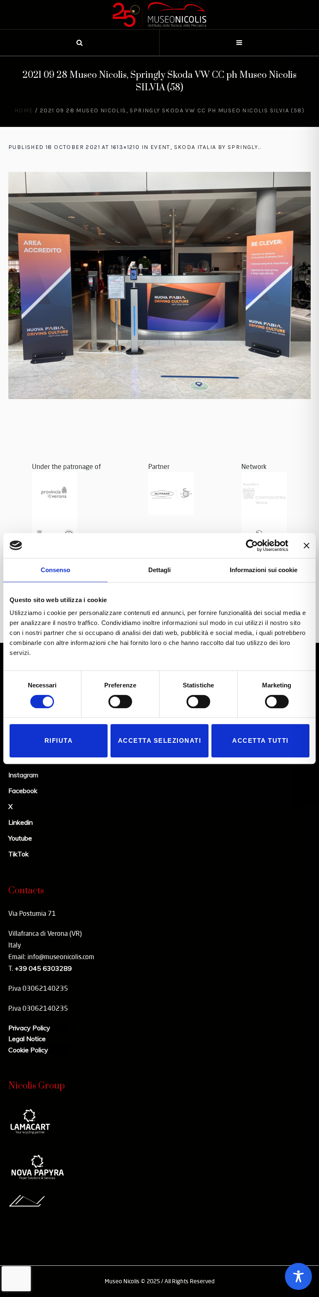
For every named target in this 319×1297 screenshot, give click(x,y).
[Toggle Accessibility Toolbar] (298, 1276)
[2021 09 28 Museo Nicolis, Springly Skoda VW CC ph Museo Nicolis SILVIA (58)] (159, 285)
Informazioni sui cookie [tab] (263, 569)
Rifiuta (58, 740)
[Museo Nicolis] (159, 14)
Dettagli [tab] (159, 569)
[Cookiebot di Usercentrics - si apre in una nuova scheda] (252, 545)
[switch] (120, 701)
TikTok (18, 854)
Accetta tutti (260, 740)
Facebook (22, 790)
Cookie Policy (28, 1050)
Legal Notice (27, 1038)
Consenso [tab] (55, 569)
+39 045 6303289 (43, 968)
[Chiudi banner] (306, 545)
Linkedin (20, 822)
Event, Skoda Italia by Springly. (205, 147)
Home (24, 110)
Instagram (23, 775)
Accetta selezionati (159, 740)
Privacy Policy (29, 1028)
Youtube (20, 838)
